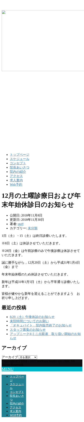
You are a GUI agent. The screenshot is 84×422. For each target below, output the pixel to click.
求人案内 (16, 180)
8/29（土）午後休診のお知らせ (32, 317)
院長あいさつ (19, 167)
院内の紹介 (18, 171)
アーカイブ (10, 357)
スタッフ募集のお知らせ (28, 329)
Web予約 (16, 184)
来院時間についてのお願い (29, 321)
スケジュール (19, 159)
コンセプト (18, 163)
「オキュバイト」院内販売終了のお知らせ (41, 325)
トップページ (19, 154)
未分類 (33, 228)
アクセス (16, 176)
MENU (7, 369)
